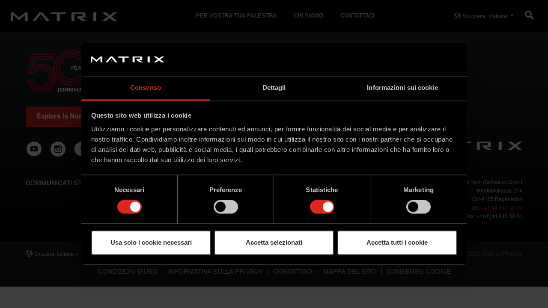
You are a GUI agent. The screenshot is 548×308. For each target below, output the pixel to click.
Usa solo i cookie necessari (151, 242)
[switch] (226, 207)
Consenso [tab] (145, 87)
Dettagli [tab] (274, 87)
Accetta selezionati (274, 242)
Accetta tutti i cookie (397, 242)
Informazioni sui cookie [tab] (402, 87)
